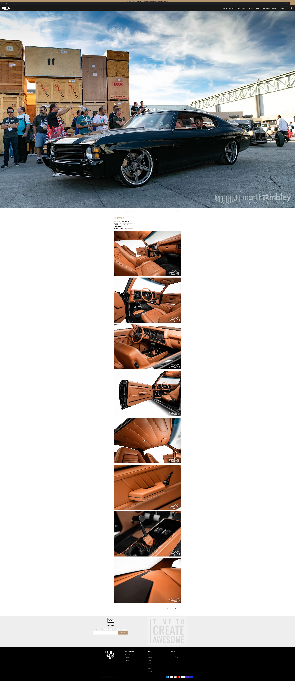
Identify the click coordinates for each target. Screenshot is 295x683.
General (150, 671)
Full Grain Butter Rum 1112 (128, 223)
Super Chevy (129, 228)
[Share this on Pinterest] (175, 609)
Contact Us (127, 660)
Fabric (149, 660)
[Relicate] (6, 8)
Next (179, 210)
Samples (150, 665)
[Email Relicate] (1, 3)
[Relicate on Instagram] (6, 3)
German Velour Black (124, 225)
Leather (150, 657)
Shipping (150, 668)
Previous (174, 210)
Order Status (128, 654)
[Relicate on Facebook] (4, 3)
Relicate (107, 677)
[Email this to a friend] (179, 609)
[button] (225, 8)
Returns (127, 657)
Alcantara (150, 654)
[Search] (291, 8)
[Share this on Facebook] (171, 609)
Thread (149, 663)
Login (287, 3)
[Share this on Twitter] (167, 609)
